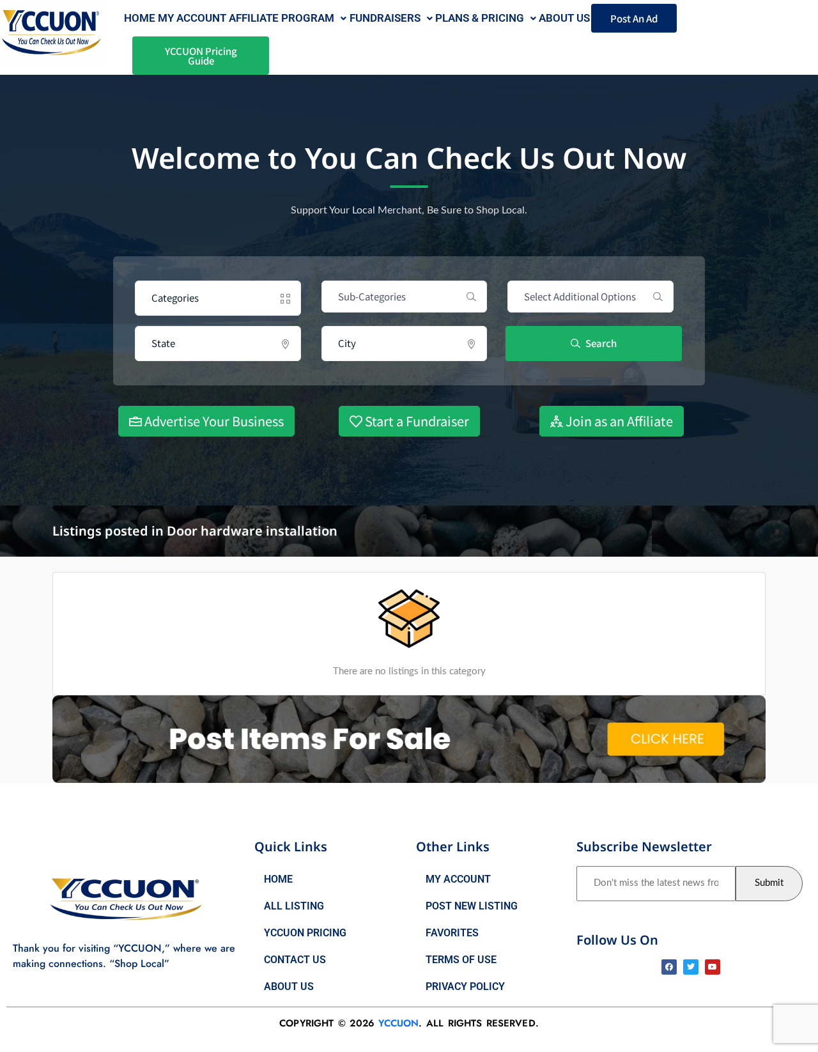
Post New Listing (472, 906)
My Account (192, 18)
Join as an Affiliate (618, 421)
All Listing (294, 906)
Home (139, 18)
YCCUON (398, 1023)
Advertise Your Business (213, 421)
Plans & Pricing (479, 18)
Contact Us (295, 960)
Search (600, 343)
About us (564, 18)
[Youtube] (712, 967)
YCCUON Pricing (305, 933)
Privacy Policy (465, 986)
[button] (288, 18)
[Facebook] (669, 967)
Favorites (452, 933)
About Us (289, 986)
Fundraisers (385, 18)
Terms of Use (461, 960)
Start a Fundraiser (415, 421)
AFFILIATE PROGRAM (281, 18)
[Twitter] (690, 967)
